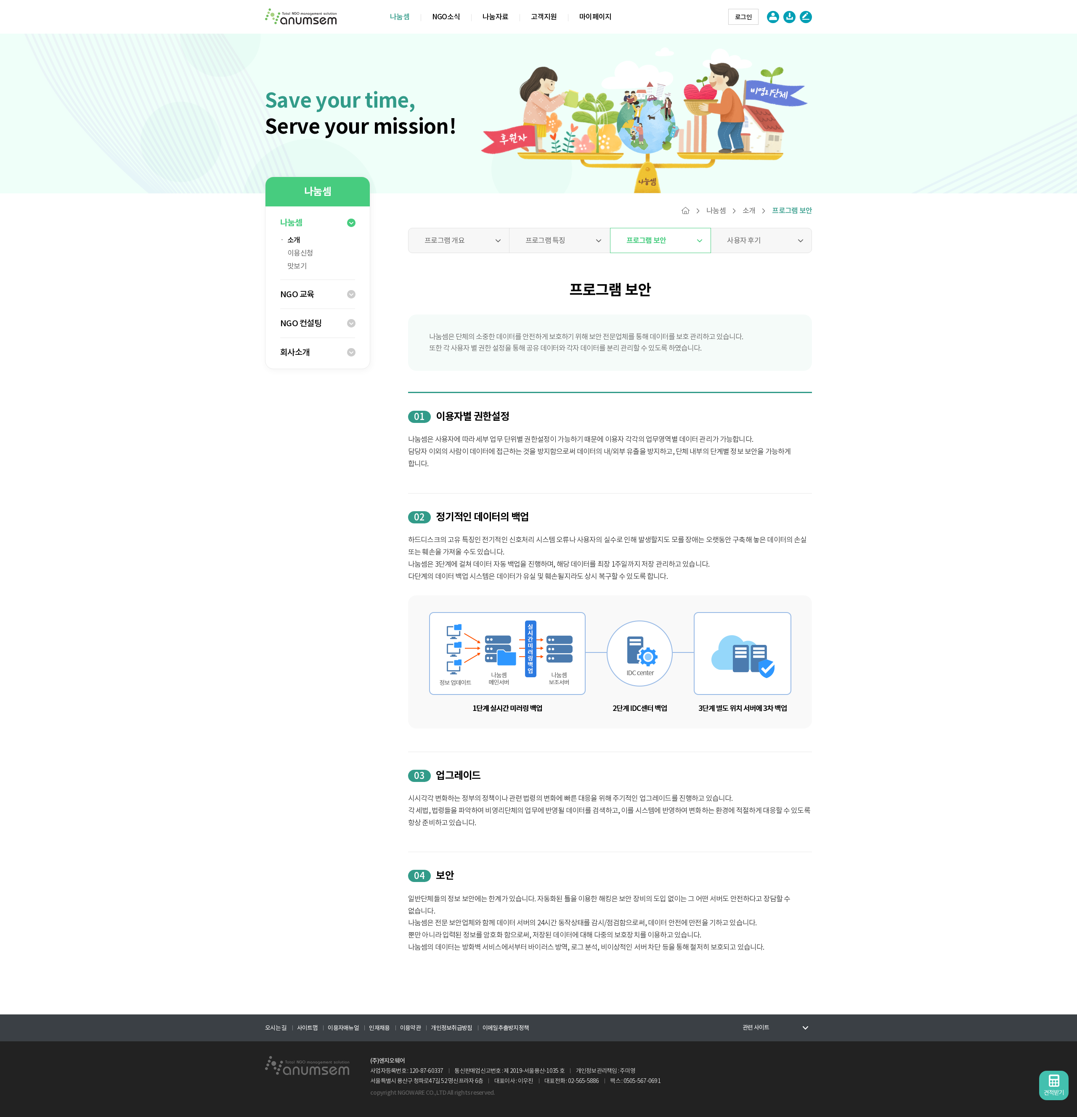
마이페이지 (595, 16)
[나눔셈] (307, 1065)
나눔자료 (495, 16)
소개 (293, 240)
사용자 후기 (744, 240)
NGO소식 (446, 16)
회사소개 (294, 352)
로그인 (743, 17)
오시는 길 (275, 1028)
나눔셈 (399, 16)
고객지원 (544, 16)
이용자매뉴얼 (343, 1028)
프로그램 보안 (646, 240)
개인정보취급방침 (451, 1028)
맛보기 (297, 266)
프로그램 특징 (545, 240)
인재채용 (379, 1028)
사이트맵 (307, 1028)
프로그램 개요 (444, 240)
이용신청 (300, 253)
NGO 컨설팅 (300, 323)
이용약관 (410, 1028)
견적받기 (1054, 1092)
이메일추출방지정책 (506, 1028)
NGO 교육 (297, 294)
